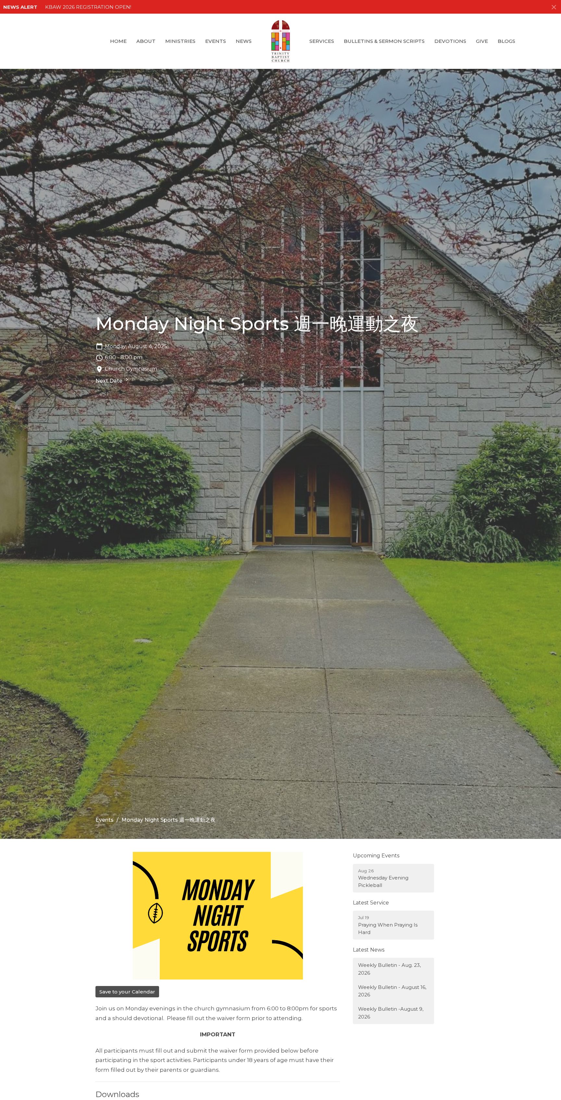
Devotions (450, 41)
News (244, 41)
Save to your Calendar (127, 992)
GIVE (482, 41)
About (146, 41)
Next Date (109, 381)
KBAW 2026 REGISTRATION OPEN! (88, 7)
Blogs (506, 41)
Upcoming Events (376, 856)
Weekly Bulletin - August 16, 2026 (392, 991)
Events (215, 41)
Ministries (180, 41)
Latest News (368, 950)
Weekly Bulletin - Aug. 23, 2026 (389, 969)
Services (321, 41)
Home (118, 41)
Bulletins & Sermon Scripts (384, 41)
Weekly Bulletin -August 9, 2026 (390, 1012)
